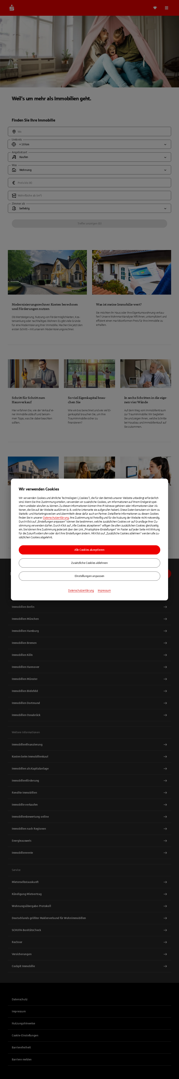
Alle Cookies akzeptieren (89, 549)
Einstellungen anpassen (89, 576)
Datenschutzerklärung (56, 517)
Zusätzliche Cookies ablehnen (89, 563)
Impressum (104, 590)
